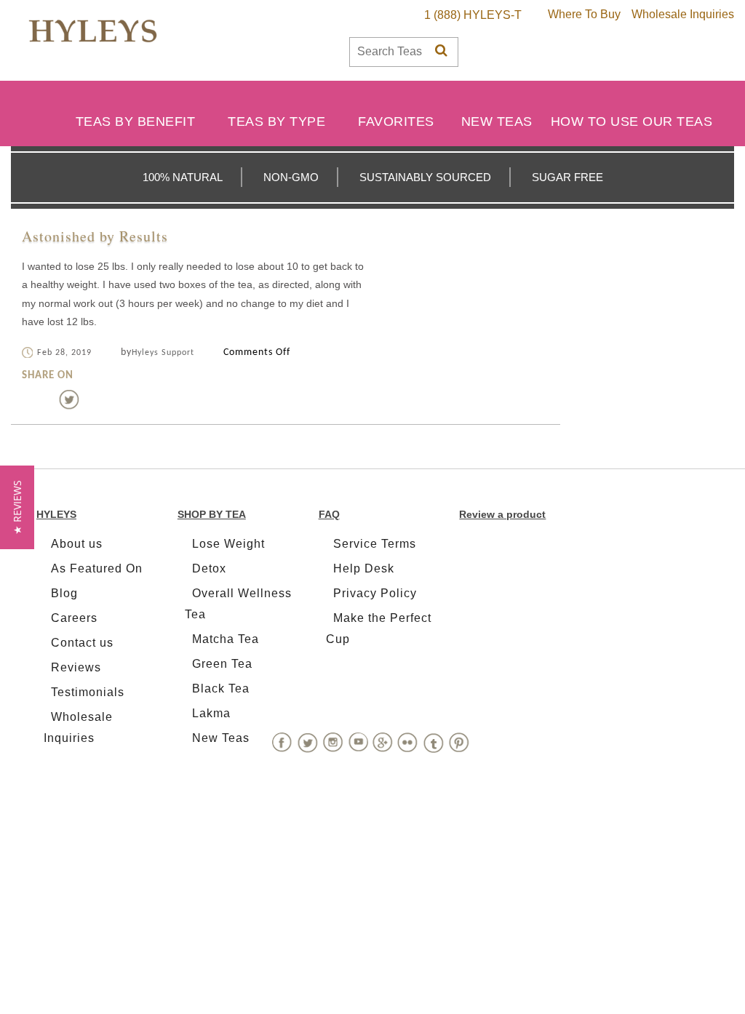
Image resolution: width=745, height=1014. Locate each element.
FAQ (329, 514)
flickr (407, 742)
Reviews (76, 667)
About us (77, 544)
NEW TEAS (497, 121)
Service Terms (374, 544)
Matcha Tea (225, 639)
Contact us (82, 642)
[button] (17, 507)
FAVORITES (396, 121)
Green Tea (222, 664)
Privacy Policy (375, 593)
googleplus (382, 742)
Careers (74, 618)
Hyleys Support (163, 352)
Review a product (502, 514)
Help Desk (363, 568)
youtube (358, 742)
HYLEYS (56, 514)
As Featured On (97, 568)
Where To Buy (584, 14)
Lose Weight (228, 544)
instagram (332, 742)
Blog (64, 593)
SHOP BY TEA (212, 514)
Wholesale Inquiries (683, 14)
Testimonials (87, 692)
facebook (46, 399)
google (115, 399)
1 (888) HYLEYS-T (473, 15)
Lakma (211, 713)
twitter (69, 399)
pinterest (92, 399)
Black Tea (221, 688)
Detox (209, 568)
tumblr (434, 742)
